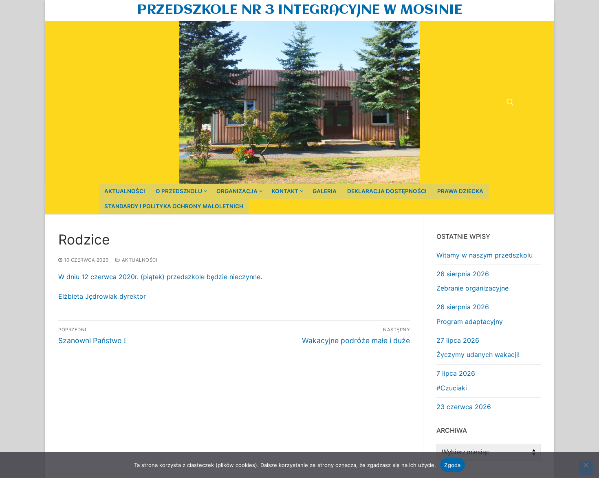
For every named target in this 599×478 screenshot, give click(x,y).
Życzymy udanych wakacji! (478, 354)
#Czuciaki (451, 388)
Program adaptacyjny (469, 321)
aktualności (138, 260)
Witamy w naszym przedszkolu (484, 255)
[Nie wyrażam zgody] (586, 468)
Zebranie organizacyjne (472, 288)
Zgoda (452, 465)
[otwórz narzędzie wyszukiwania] (510, 102)
